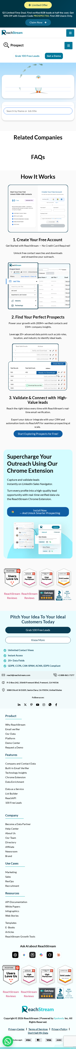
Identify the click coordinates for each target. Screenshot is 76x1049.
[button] (38, 5)
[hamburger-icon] (70, 33)
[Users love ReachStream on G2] (12, 586)
